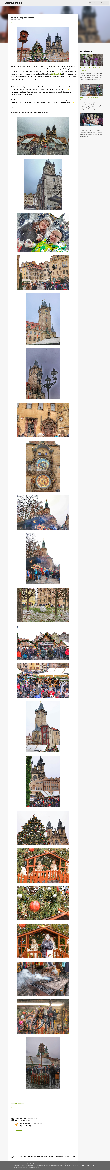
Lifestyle (20, 1103)
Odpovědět (19, 1130)
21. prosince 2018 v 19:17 (32, 1118)
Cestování (14, 1103)
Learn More (86, 1165)
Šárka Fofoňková (20, 1118)
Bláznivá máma (13, 2)
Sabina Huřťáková (25, 1123)
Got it (94, 1165)
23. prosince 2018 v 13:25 (37, 1123)
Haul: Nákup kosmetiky (86, 127)
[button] (11, 23)
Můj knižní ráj (56, 74)
